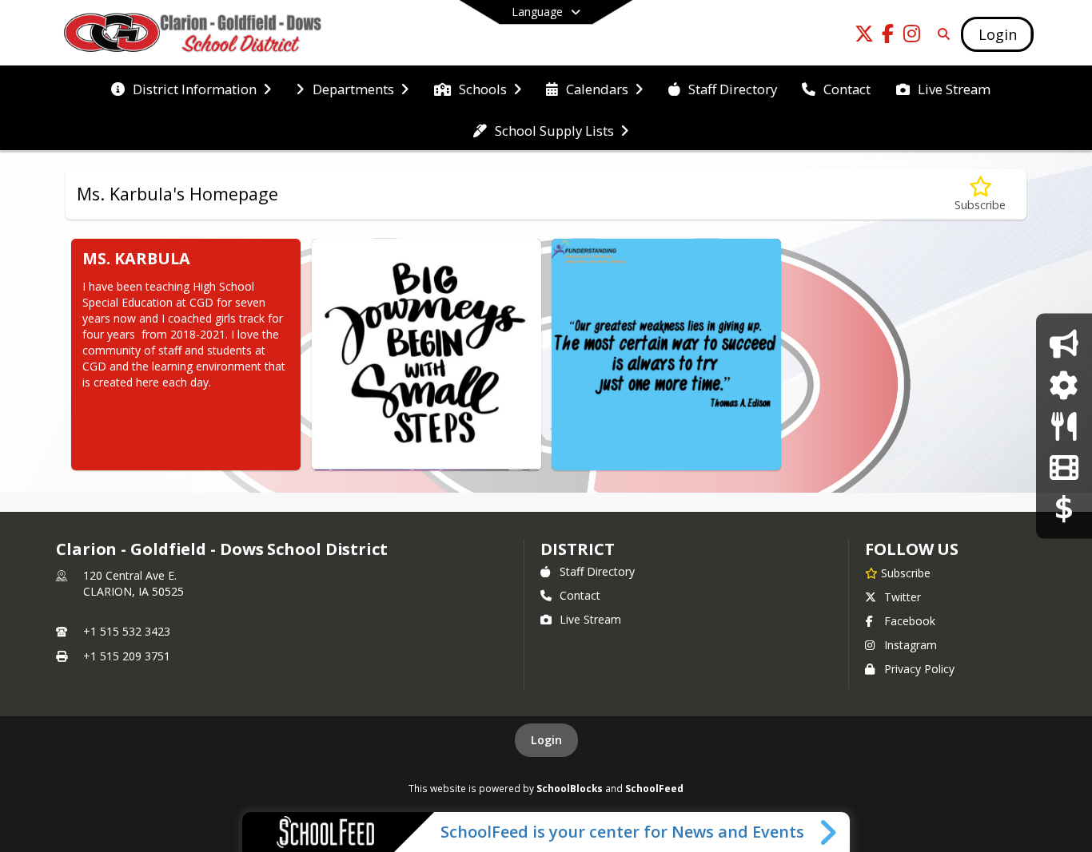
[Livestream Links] (1064, 466)
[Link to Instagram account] (912, 36)
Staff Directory (597, 571)
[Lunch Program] (1064, 426)
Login (546, 739)
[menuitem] (191, 88)
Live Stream (590, 619)
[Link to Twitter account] (864, 36)
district (577, 549)
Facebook (909, 620)
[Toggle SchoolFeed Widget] (829, 832)
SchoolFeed (654, 788)
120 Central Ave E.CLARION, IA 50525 (133, 583)
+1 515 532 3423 (126, 631)
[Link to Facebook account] (888, 36)
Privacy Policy (919, 668)
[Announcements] (1064, 343)
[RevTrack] (1064, 508)
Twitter (902, 596)
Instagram (910, 644)
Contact (580, 595)
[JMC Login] (1064, 384)
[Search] (941, 34)
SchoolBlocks (569, 788)
